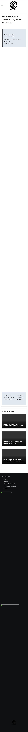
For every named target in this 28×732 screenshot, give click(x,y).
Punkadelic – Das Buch (10, 486)
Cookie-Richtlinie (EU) (10, 483)
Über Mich (6, 479)
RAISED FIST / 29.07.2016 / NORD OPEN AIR (12, 19)
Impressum (6, 481)
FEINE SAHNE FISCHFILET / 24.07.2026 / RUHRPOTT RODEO (13, 460)
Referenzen (7, 488)
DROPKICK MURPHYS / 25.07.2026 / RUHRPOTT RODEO (13, 425)
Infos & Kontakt (6, 476)
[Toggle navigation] (2, 5)
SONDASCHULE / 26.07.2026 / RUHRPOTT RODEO (12, 442)
